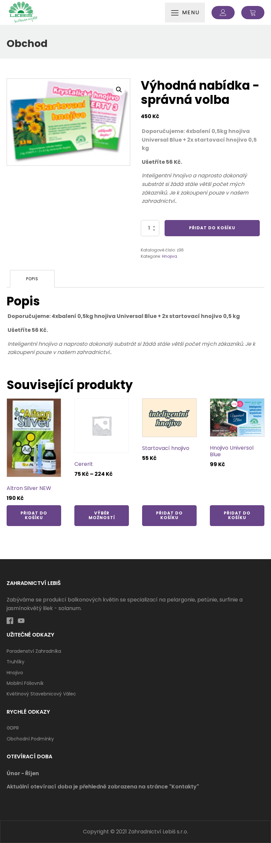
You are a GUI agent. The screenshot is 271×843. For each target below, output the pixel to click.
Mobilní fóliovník (25, 683)
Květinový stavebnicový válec (41, 693)
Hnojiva (169, 256)
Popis (32, 279)
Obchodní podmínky (30, 738)
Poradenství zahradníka (34, 651)
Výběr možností (102, 515)
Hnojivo (15, 672)
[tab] (32, 279)
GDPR (13, 728)
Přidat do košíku (212, 228)
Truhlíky (15, 661)
